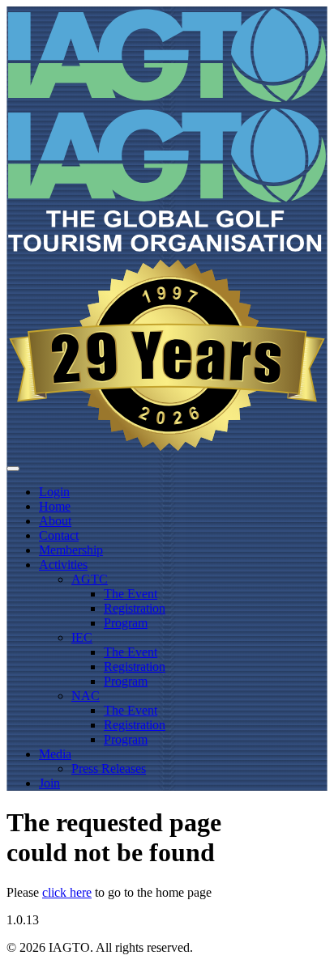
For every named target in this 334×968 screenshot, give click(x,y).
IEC (81, 637)
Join (49, 783)
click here (67, 892)
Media (55, 754)
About (55, 521)
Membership (71, 550)
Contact (59, 535)
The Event (130, 594)
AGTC (89, 579)
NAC (85, 696)
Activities (63, 564)
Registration (134, 608)
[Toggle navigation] (12, 468)
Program (126, 623)
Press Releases (108, 768)
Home (55, 506)
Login (54, 492)
